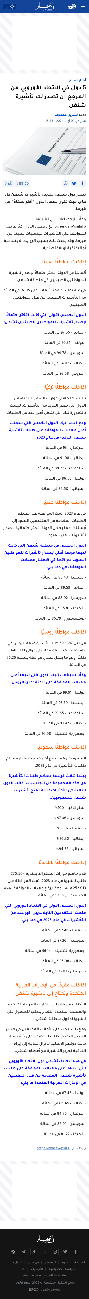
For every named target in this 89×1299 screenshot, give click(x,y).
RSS (22, 1269)
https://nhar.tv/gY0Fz (53, 1148)
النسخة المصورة (73, 1262)
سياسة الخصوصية (62, 1269)
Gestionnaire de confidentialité (44, 1275)
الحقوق (62, 1283)
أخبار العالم (77, 80)
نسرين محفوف (66, 115)
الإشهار (50, 1262)
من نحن (33, 1262)
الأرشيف (37, 1269)
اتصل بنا (16, 1262)
